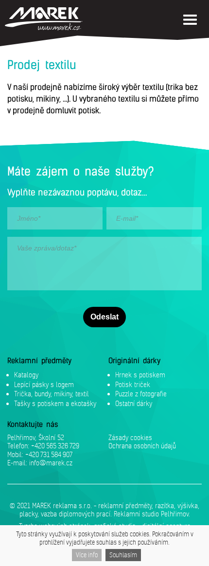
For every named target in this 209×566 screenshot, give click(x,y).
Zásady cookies (130, 437)
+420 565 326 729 (55, 446)
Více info (87, 555)
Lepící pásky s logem (44, 384)
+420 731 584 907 (48, 454)
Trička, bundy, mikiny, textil (51, 393)
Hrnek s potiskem (140, 375)
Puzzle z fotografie (141, 393)
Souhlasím (123, 555)
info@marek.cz (50, 463)
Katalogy (26, 375)
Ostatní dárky (133, 403)
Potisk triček (132, 384)
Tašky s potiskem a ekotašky (55, 403)
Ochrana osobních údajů (142, 446)
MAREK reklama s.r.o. (62, 505)
